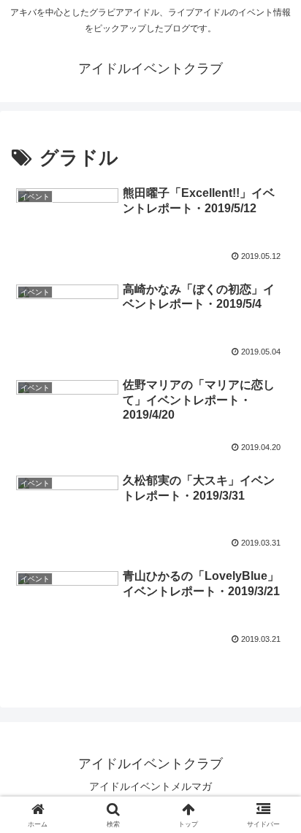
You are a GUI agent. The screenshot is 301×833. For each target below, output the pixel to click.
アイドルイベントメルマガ (150, 786)
